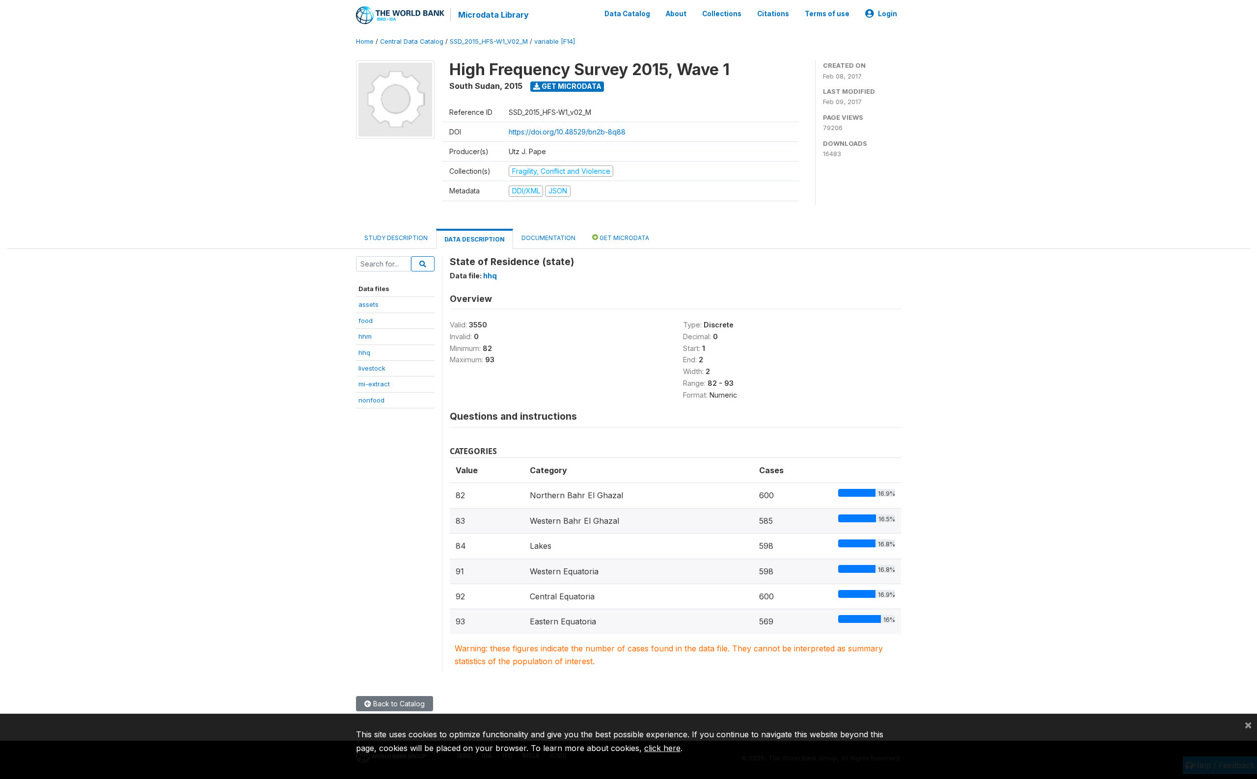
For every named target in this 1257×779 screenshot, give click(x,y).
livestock (371, 368)
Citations (773, 14)
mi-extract (374, 384)
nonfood (371, 400)
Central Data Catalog (411, 41)
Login (887, 14)
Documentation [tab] (548, 238)
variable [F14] (554, 41)
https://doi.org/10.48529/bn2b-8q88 (567, 132)
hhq (364, 352)
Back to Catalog (398, 703)
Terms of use (827, 14)
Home (365, 41)
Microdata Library (493, 15)
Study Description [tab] (396, 238)
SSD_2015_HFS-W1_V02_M (489, 41)
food (365, 320)
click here (662, 748)
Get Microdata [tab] (623, 238)
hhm (365, 336)
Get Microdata (570, 86)
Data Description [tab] (474, 239)
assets (368, 304)
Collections (721, 14)
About (676, 14)
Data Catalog (627, 14)
